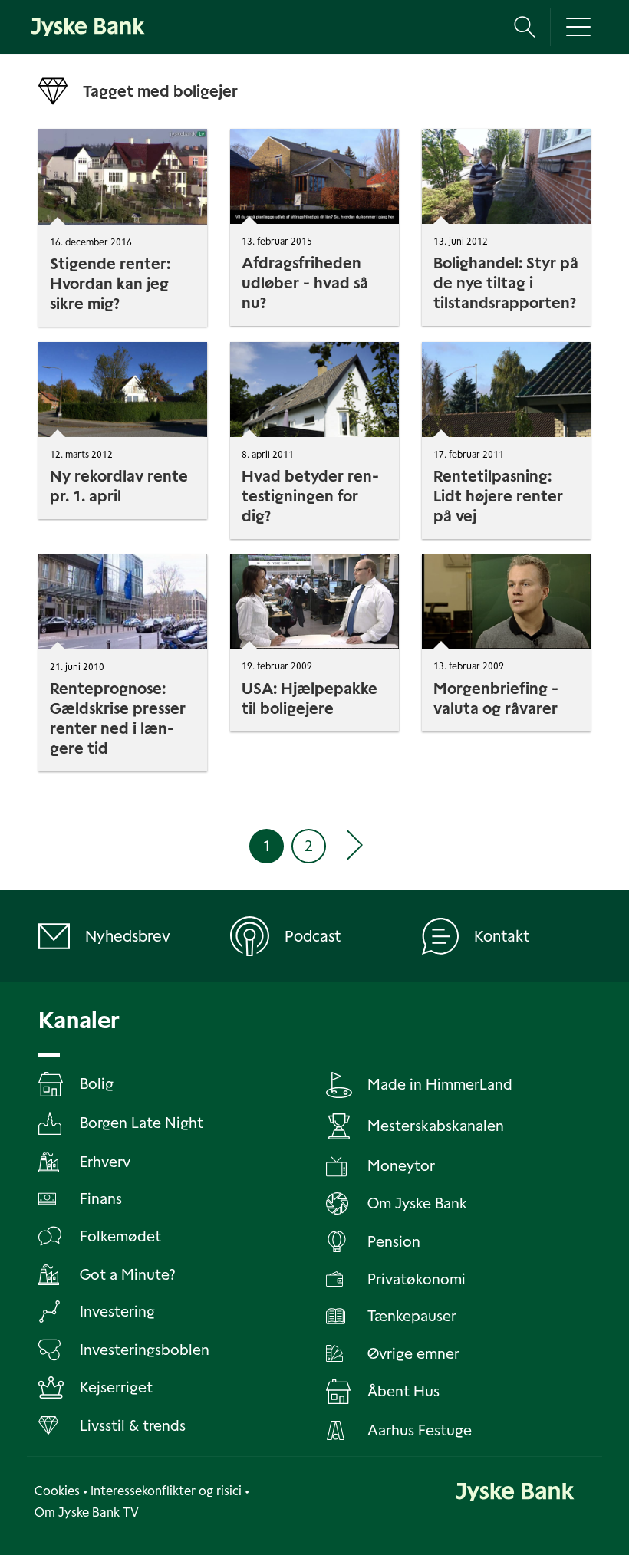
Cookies (57, 1491)
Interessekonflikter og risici (166, 1491)
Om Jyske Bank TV (87, 1512)
